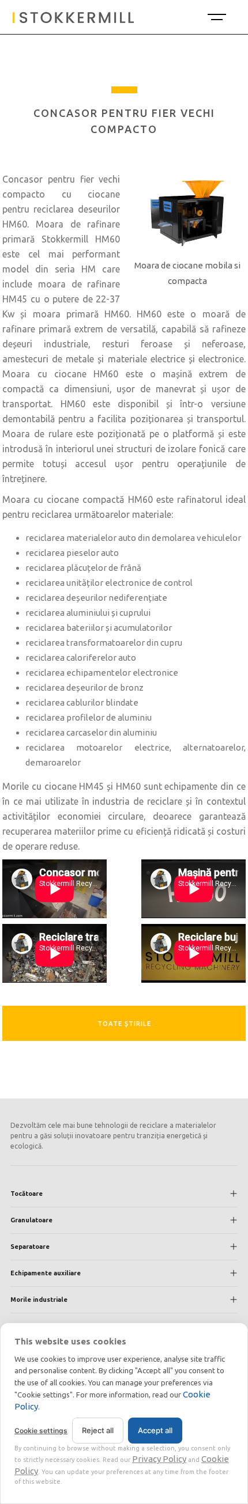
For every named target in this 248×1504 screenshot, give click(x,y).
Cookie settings (40, 1430)
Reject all (98, 1430)
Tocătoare (26, 1193)
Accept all (155, 1430)
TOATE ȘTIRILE (124, 1023)
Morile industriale (38, 1299)
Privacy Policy (159, 1459)
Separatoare (30, 1246)
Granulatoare (31, 1220)
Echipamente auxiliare (45, 1273)
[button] (216, 17)
